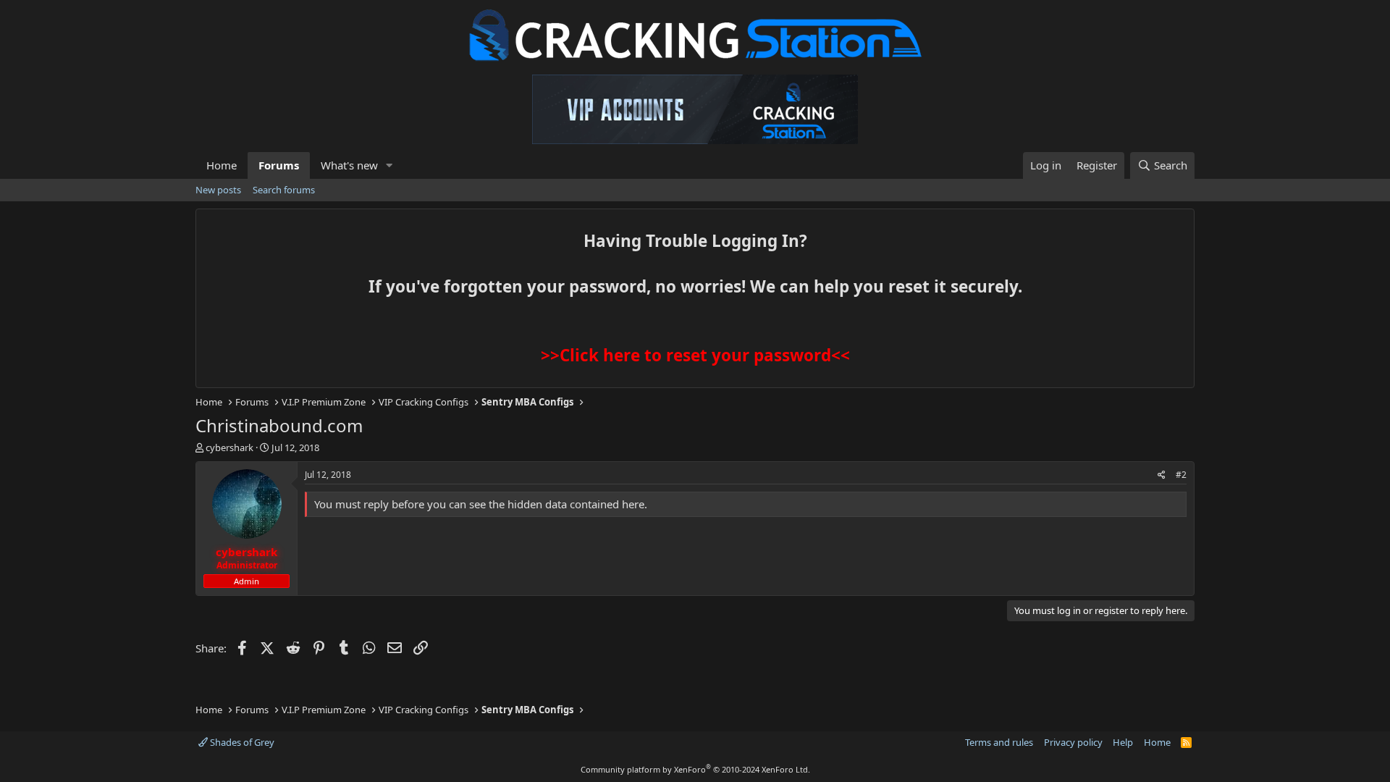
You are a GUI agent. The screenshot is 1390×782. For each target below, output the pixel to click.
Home (221, 165)
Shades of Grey (241, 742)
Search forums (284, 189)
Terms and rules (999, 742)
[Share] (1162, 475)
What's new (349, 165)
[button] (389, 165)
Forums (278, 165)
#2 (1181, 474)
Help (1123, 742)
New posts (218, 189)
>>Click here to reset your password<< (695, 355)
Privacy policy (1073, 742)
